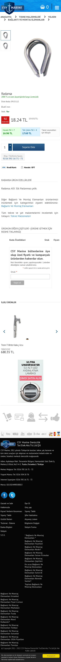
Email (14, 272)
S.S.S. (3, 535)
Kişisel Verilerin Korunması (11, 511)
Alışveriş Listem (31, 519)
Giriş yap (28, 507)
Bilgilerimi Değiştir (32, 523)
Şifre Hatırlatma (31, 515)
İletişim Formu (30, 527)
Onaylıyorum (51, 656)
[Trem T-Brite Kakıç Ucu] (15, 326)
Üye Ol (27, 503)
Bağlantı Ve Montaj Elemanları (26, 19)
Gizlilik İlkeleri (6, 519)
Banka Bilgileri (6, 527)
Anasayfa (6, 16)
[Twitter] (11, 495)
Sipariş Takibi (6, 515)
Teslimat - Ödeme (8, 523)
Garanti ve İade (7, 503)
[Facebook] (4, 495)
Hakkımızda (5, 507)
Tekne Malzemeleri (30, 16)
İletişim (4, 531)
